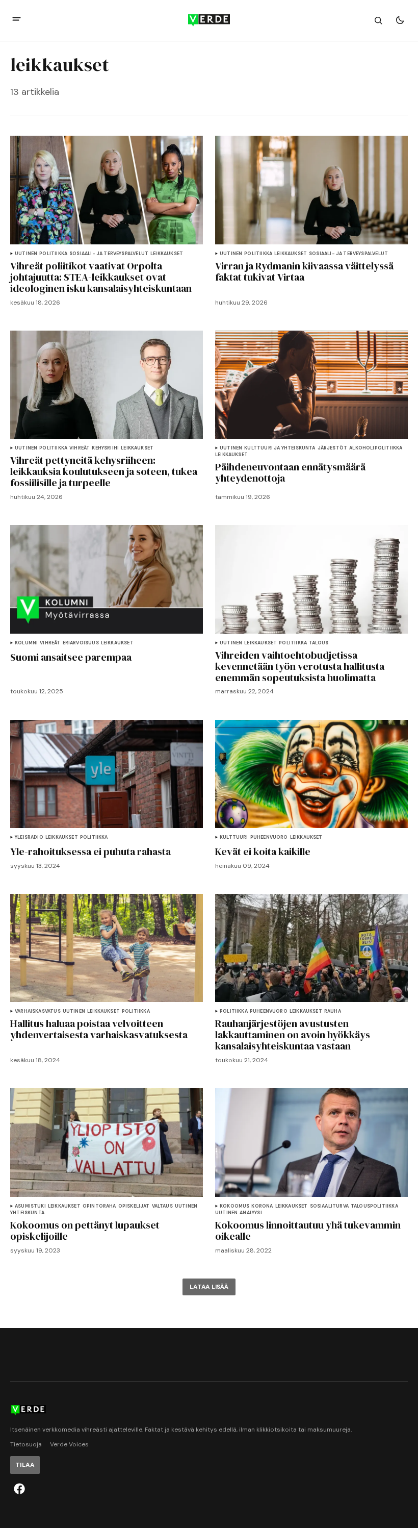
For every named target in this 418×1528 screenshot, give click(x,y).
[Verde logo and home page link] (209, 20)
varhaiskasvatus (38, 1011)
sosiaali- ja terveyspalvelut (108, 254)
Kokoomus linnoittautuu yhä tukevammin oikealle (308, 1230)
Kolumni (26, 643)
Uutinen (26, 254)
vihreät (79, 448)
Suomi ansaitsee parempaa (71, 657)
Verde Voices (69, 1444)
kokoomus (234, 1206)
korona (262, 1206)
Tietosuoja (26, 1444)
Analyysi (251, 1213)
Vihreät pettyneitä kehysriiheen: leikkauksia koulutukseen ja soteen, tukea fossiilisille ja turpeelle (103, 471)
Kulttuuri (234, 837)
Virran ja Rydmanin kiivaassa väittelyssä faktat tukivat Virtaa (304, 271)
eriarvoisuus (81, 643)
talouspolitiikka (374, 1206)
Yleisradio (29, 837)
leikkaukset (166, 254)
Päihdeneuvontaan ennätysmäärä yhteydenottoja (290, 472)
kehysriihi (105, 448)
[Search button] (378, 20)
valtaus (162, 1206)
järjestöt (333, 448)
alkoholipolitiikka (375, 448)
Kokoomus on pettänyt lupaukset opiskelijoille (85, 1230)
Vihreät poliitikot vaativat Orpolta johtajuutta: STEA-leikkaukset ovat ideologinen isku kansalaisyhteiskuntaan (101, 277)
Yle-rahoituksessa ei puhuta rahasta (90, 851)
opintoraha (99, 1206)
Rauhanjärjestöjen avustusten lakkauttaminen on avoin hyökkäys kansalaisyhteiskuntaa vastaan (292, 1034)
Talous (318, 643)
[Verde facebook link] (19, 1488)
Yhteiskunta (27, 1213)
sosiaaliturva (329, 1206)
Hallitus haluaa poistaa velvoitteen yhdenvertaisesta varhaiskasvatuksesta (99, 1029)
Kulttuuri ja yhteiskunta (279, 448)
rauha (332, 1011)
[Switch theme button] (399, 20)
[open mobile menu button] (16, 20)
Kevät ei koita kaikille (262, 851)
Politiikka (53, 254)
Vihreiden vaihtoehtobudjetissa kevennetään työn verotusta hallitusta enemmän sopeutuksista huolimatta (299, 666)
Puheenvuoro (269, 837)
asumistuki (30, 1206)
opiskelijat (134, 1206)
